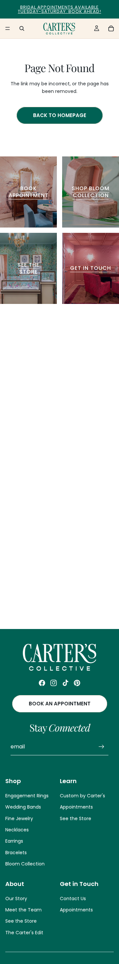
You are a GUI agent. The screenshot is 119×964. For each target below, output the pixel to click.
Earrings (14, 841)
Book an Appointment (60, 703)
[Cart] (111, 28)
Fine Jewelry (19, 818)
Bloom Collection (25, 864)
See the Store (75, 818)
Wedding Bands (23, 807)
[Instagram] (54, 683)
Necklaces (17, 829)
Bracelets (16, 852)
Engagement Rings (27, 795)
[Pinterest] (77, 683)
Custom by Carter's (82, 795)
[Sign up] (101, 747)
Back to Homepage (59, 115)
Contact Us (73, 898)
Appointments (76, 807)
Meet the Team (23, 910)
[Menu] (7, 28)
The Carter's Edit (24, 932)
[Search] (22, 28)
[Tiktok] (65, 683)
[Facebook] (42, 683)
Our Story (16, 898)
